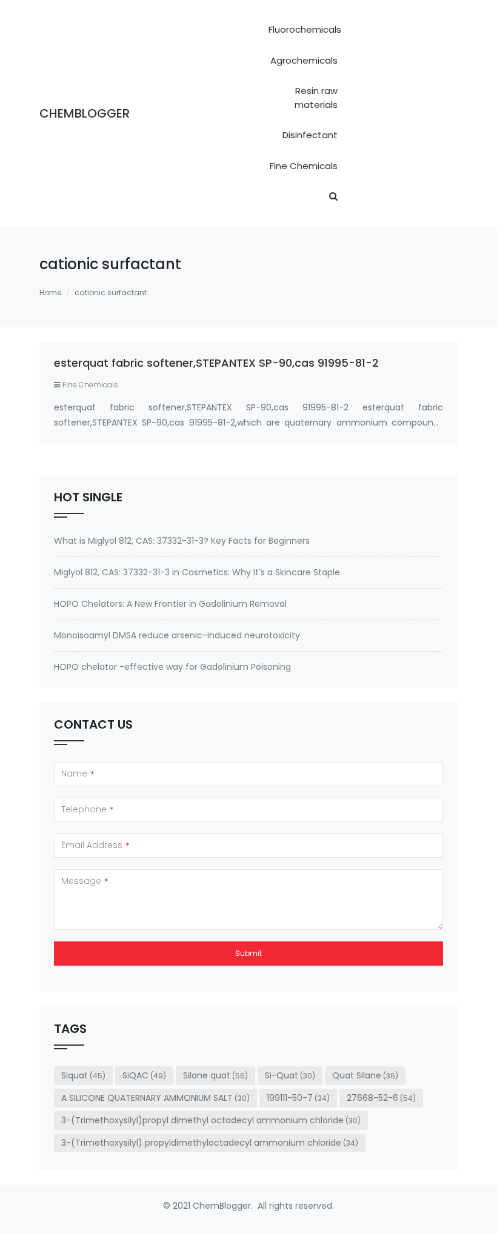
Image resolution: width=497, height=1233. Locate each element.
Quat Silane (365, 1075)
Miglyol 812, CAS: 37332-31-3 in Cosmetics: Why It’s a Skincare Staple (197, 572)
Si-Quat (290, 1075)
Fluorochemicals (305, 29)
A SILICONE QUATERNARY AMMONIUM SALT (155, 1098)
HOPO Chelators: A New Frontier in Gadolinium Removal (170, 604)
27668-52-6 (381, 1098)
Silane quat (215, 1075)
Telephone (87, 809)
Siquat (83, 1075)
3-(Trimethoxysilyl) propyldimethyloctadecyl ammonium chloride (209, 1143)
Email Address (95, 845)
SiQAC (144, 1075)
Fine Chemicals (304, 165)
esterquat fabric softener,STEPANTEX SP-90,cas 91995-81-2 (216, 362)
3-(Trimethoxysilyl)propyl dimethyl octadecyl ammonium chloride (211, 1120)
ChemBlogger (84, 113)
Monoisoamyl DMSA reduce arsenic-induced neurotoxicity (177, 635)
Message (84, 881)
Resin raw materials (316, 97)
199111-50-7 (298, 1098)
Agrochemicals (304, 60)
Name (77, 773)
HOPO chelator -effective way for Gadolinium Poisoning (172, 667)
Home (50, 292)
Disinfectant (310, 135)
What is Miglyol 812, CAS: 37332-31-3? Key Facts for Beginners (182, 541)
